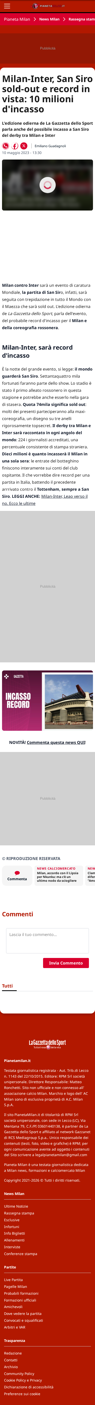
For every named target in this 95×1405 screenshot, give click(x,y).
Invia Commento (66, 963)
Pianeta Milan (17, 19)
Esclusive (12, 1219)
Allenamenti (14, 1240)
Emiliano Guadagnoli (50, 146)
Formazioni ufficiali (20, 1300)
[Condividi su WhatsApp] (5, 145)
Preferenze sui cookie (22, 1393)
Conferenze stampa (20, 1253)
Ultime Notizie (16, 1206)
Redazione (13, 1353)
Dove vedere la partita (23, 1313)
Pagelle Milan (15, 1286)
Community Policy (19, 1373)
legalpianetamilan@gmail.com (61, 1154)
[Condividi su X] (23, 145)
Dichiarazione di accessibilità (28, 1387)
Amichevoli (13, 1306)
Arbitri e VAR (14, 1327)
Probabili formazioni (21, 1293)
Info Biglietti (14, 1233)
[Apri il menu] (7, 6)
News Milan (49, 19)
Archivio (11, 1366)
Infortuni (11, 1226)
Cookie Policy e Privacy (23, 1380)
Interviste (12, 1246)
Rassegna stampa (19, 1213)
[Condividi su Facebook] (14, 145)
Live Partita (13, 1279)
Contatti (10, 1360)
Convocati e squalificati (23, 1320)
